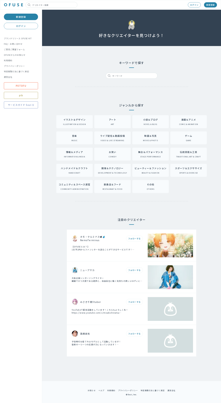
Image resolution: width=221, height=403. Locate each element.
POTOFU (21, 85)
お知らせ (92, 390)
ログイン (194, 4)
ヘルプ (102, 390)
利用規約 (8, 60)
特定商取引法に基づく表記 (16, 71)
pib (21, 95)
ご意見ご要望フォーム (14, 49)
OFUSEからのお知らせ (14, 54)
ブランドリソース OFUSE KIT (18, 38)
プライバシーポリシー (14, 65)
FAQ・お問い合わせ (13, 43)
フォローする (134, 238)
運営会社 (8, 77)
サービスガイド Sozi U (21, 104)
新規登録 (210, 4)
